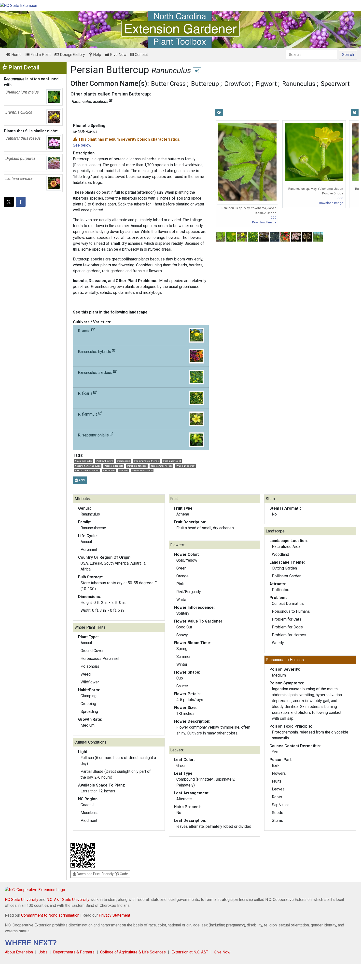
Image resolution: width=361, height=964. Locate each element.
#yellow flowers (104, 461)
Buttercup (205, 83)
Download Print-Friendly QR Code (102, 874)
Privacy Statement (114, 915)
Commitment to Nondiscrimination (50, 915)
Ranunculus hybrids (95, 351)
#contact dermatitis (142, 470)
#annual (123, 470)
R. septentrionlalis (94, 435)
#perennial (109, 470)
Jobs (43, 952)
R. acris (84, 330)
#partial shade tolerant (87, 470)
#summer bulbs (84, 461)
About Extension (19, 952)
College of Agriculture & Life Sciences (133, 952)
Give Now (117, 54)
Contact (141, 54)
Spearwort (335, 83)
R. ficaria (85, 393)
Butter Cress (168, 83)
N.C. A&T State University (67, 899)
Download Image (264, 222)
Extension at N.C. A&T (189, 952)
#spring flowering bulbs (88, 465)
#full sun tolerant (185, 465)
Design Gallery (72, 54)
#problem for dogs (137, 465)
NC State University (21, 899)
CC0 (273, 217)
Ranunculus (298, 83)
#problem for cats (113, 465)
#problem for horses (162, 465)
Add (81, 480)
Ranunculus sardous (95, 372)
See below (82, 145)
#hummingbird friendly (146, 461)
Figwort (266, 83)
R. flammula (88, 414)
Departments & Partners (74, 952)
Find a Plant (40, 54)
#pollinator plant (172, 461)
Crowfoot (237, 83)
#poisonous (123, 461)
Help (96, 54)
